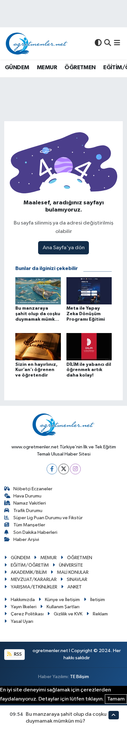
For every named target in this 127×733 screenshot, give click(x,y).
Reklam (100, 613)
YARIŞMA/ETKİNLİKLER (34, 587)
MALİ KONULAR (73, 572)
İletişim (97, 599)
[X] (63, 469)
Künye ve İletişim (62, 599)
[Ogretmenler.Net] (36, 43)
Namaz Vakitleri (29, 503)
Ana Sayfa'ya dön (64, 248)
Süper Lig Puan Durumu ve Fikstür (48, 517)
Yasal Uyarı (22, 621)
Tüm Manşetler (29, 524)
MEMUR (47, 68)
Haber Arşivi (26, 539)
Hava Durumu (27, 496)
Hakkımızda (23, 599)
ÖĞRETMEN (79, 68)
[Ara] (107, 43)
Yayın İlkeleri (23, 606)
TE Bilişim (79, 676)
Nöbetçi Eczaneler (32, 488)
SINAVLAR (77, 579)
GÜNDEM (17, 68)
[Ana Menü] (117, 43)
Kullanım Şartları (63, 606)
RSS (17, 654)
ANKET (74, 587)
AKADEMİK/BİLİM (29, 572)
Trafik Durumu (27, 510)
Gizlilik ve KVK (68, 613)
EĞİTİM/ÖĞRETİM (30, 565)
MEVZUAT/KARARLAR (34, 579)
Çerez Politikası (27, 613)
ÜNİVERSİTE (71, 565)
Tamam (116, 699)
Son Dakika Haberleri (35, 532)
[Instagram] (75, 469)
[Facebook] (52, 469)
